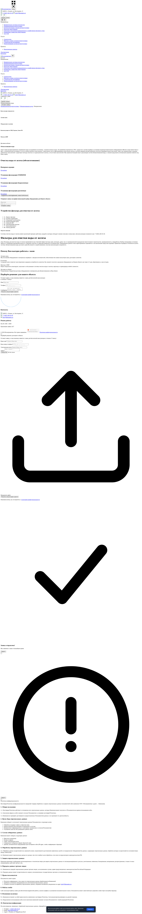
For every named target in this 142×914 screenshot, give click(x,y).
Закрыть (3, 651)
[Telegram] (5, 16)
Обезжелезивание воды (26, 106)
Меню (13, 9)
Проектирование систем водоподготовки (15, 43)
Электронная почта (6, 347)
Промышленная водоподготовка (13, 26)
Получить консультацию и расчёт (9, 291)
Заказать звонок (5, 17)
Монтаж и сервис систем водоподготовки (15, 40)
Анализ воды (7, 39)
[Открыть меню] (3, 20)
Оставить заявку (6, 104)
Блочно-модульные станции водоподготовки (16, 27)
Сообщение (4, 290)
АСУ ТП (6, 33)
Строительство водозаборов (12, 42)
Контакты (3, 53)
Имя (2, 282)
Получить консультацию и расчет (9, 496)
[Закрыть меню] (12, 55)
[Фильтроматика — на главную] (6, 9)
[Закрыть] (1, 334)
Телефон (3, 285)
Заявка (2, 350)
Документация (5, 52)
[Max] (2, 16)
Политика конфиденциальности (49, 332)
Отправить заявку (5, 205)
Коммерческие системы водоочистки (14, 25)
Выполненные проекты (10, 49)
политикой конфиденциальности (30, 294)
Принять (90, 909)
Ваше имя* (4, 341)
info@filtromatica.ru (8, 317)
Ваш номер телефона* (7, 344)
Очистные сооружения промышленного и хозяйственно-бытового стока (24, 30)
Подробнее (4, 170)
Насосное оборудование (10, 29)
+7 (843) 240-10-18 (8, 315)
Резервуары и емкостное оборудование (15, 32)
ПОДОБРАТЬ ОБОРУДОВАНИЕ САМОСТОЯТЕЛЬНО (14, 195)
